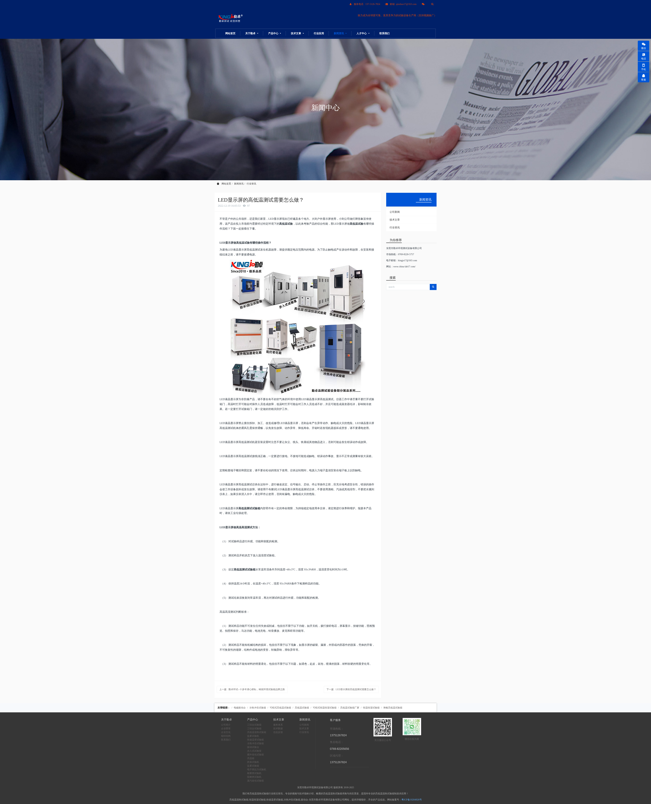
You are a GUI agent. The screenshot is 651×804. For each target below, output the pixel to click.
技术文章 (395, 219)
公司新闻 (395, 212)
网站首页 (230, 33)
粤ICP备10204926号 (411, 799)
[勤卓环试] (229, 18)
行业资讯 (251, 183)
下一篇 (351, 689)
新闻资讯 (239, 183)
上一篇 (252, 689)
